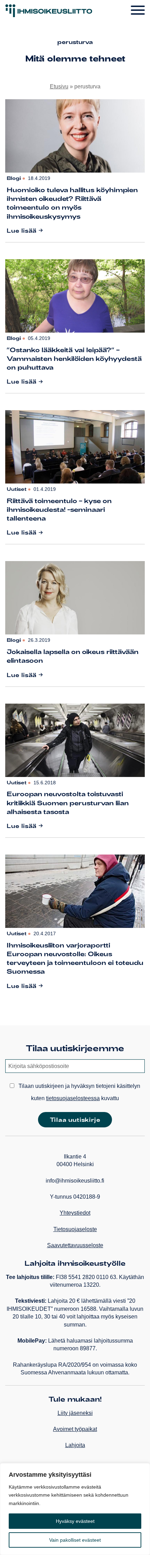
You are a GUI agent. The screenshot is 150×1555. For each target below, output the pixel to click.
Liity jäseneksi (75, 1413)
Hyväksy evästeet (75, 1521)
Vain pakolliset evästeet (75, 1540)
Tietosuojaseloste (75, 1229)
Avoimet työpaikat (75, 1429)
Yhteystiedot (75, 1213)
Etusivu (59, 86)
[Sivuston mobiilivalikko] (138, 10)
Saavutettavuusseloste (75, 1245)
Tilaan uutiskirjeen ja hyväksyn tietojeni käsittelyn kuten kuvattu (78, 1092)
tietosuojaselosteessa (73, 1098)
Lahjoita (75, 1445)
